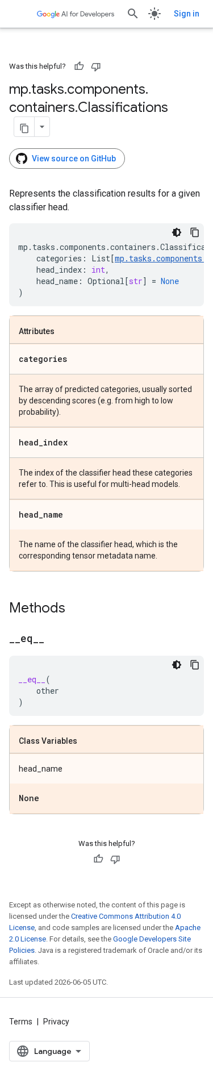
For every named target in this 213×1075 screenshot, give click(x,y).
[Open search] (133, 13)
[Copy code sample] (195, 232)
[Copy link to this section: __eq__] (55, 639)
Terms (20, 1021)
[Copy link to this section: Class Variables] (88, 741)
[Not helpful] (96, 66)
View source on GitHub (74, 158)
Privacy (56, 1021)
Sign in (186, 13)
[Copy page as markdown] (24, 126)
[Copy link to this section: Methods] (76, 609)
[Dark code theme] (177, 232)
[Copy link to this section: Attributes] (66, 332)
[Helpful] (78, 66)
